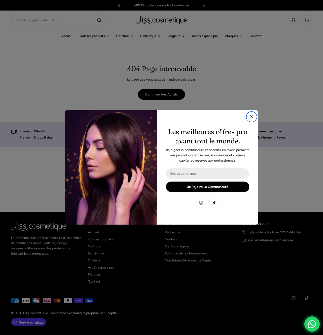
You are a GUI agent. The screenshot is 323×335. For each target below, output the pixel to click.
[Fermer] (251, 116)
